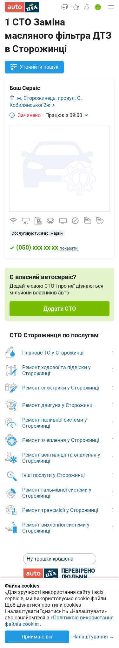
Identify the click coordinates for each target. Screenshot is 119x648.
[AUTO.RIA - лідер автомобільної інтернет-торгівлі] (22, 7)
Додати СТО (59, 308)
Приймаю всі (37, 637)
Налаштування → (93, 637)
